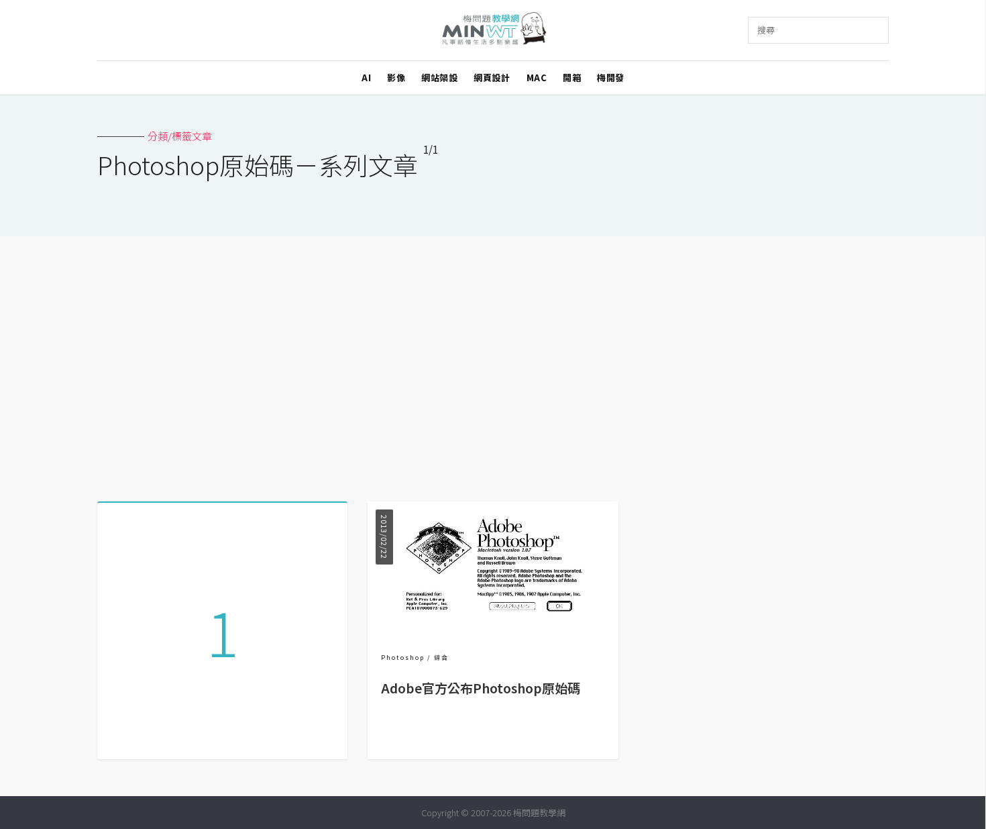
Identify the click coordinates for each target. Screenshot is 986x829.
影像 (396, 77)
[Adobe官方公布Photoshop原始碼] (493, 626)
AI (366, 77)
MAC (537, 77)
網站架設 (439, 77)
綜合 (441, 657)
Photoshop (403, 657)
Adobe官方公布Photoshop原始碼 (480, 688)
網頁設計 (492, 77)
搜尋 (766, 29)
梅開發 (610, 77)
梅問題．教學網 (493, 30)
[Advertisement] (493, 364)
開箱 (572, 77)
